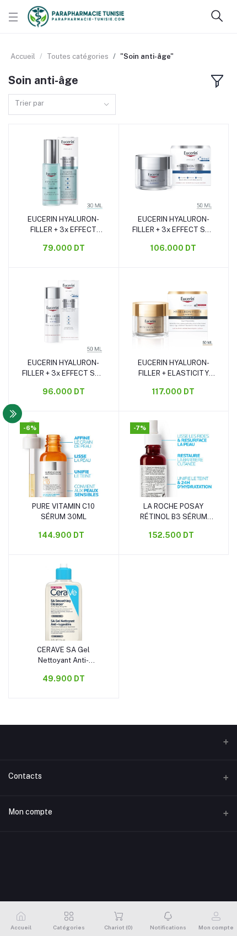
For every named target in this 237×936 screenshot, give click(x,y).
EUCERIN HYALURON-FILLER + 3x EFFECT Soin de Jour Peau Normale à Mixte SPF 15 (63, 368)
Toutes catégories (78, 56)
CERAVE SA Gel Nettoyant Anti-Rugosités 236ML (63, 655)
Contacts (25, 776)
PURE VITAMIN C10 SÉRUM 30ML (63, 511)
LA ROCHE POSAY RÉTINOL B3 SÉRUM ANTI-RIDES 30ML (173, 511)
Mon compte (30, 811)
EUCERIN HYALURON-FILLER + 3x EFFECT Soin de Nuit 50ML (173, 224)
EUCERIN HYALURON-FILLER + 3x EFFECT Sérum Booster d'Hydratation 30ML (63, 224)
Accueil (22, 56)
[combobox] (62, 104)
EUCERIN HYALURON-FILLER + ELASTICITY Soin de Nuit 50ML (173, 368)
